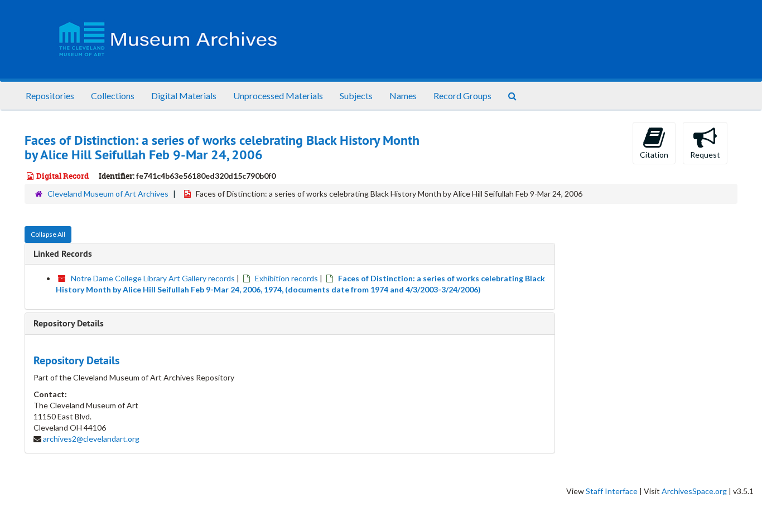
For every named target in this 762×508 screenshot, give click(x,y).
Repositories (50, 95)
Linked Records (62, 254)
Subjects (356, 95)
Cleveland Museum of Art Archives (107, 193)
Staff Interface (612, 491)
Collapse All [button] (48, 234)
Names (403, 95)
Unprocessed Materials (278, 95)
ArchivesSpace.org (694, 491)
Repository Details (68, 323)
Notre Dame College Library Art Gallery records (153, 278)
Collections (112, 95)
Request (705, 154)
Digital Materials (183, 95)
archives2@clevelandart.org (91, 438)
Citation (654, 154)
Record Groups (462, 95)
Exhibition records (286, 278)
